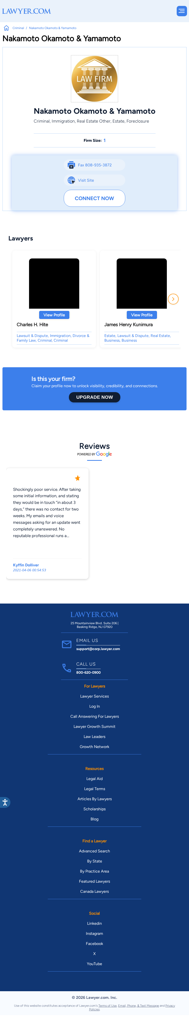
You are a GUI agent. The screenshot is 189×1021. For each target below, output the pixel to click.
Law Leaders (94, 736)
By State (94, 861)
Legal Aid (94, 778)
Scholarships (94, 809)
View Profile (54, 315)
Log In (94, 706)
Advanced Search (94, 851)
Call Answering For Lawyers (94, 716)
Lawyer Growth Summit (94, 726)
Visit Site (86, 180)
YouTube (94, 963)
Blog (94, 819)
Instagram (94, 933)
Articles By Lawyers (95, 799)
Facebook (94, 943)
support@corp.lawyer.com (98, 649)
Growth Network (94, 746)
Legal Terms (94, 788)
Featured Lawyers (94, 881)
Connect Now (94, 198)
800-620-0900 (88, 672)
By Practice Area (94, 871)
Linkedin (94, 923)
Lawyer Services (94, 696)
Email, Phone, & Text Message (138, 1005)
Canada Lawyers (94, 891)
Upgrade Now (94, 397)
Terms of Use (107, 1005)
